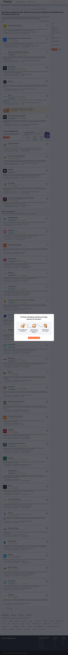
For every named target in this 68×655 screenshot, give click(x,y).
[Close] (52, 315)
